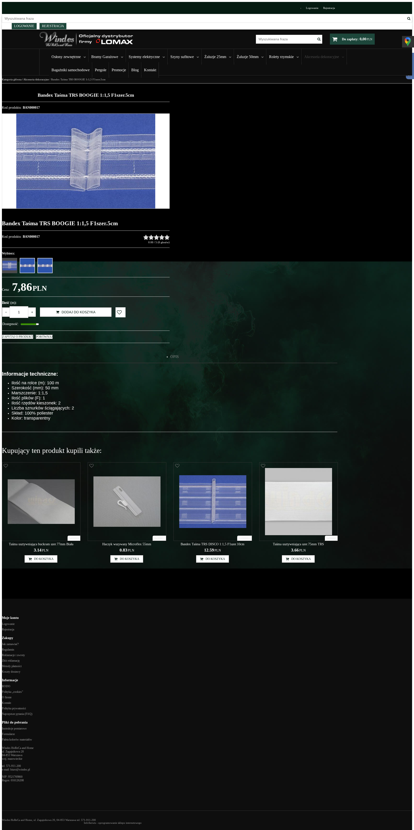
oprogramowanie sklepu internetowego (120, 822)
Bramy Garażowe (104, 57)
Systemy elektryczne (144, 57)
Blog (135, 70)
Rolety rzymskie (281, 57)
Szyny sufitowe (182, 57)
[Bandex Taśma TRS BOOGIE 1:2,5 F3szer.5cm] (45, 265)
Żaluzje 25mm (215, 57)
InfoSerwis (90, 822)
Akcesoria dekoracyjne (321, 57)
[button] (174, 357)
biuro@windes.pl (20, 769)
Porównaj (44, 336)
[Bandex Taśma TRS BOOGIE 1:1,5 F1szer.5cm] (9, 265)
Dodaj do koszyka (78, 312)
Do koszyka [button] (43, 559)
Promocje (119, 70)
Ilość (9, 303)
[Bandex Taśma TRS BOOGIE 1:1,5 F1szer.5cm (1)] (85, 161)
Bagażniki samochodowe (71, 70)
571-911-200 (13, 766)
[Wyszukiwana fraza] (409, 18)
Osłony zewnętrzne (66, 57)
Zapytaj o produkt (17, 336)
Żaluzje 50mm (248, 57)
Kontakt (150, 70)
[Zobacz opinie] (156, 237)
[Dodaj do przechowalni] (120, 312)
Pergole (100, 70)
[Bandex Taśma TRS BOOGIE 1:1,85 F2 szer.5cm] (27, 265)
